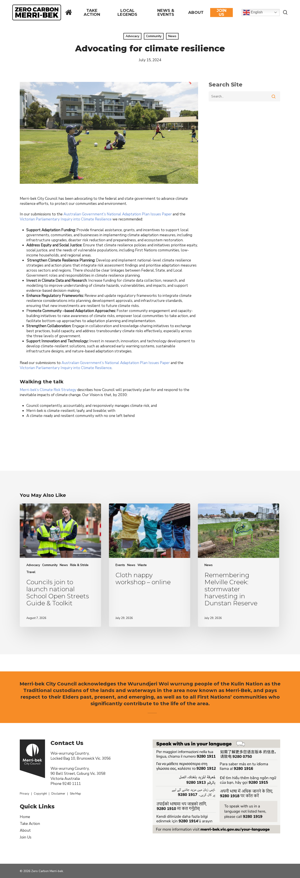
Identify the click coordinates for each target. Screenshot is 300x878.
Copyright (40, 794)
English (256, 12)
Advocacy (132, 36)
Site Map (75, 794)
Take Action (30, 823)
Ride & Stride (79, 565)
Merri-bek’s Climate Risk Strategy (48, 389)
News (172, 36)
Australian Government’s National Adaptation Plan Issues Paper (117, 214)
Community (153, 36)
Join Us (25, 837)
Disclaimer (58, 794)
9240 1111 (71, 783)
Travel (30, 572)
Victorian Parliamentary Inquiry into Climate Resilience (66, 219)
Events (120, 565)
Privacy (24, 794)
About (25, 830)
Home (25, 816)
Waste (142, 565)
